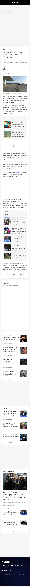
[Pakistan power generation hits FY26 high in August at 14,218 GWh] (7, 134)
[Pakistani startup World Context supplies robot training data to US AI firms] (23, 373)
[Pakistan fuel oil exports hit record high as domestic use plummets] (7, 124)
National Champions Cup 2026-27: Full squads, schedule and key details (19, 230)
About (9, 570)
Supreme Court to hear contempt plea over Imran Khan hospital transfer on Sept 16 (14, 496)
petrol (9, 106)
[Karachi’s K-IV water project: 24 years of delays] (7, 239)
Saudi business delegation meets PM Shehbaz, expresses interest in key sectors (11, 522)
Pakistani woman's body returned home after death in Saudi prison (10, 349)
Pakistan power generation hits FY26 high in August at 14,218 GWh (18, 134)
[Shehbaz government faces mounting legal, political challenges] (23, 414)
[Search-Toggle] (28, 2)
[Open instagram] (15, 565)
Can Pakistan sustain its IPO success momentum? (11, 436)
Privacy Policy (4, 570)
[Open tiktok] (21, 565)
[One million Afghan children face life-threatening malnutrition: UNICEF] (23, 425)
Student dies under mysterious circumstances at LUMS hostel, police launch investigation (18, 221)
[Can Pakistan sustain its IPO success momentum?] (23, 437)
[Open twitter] (25, 565)
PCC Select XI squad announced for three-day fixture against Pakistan (19, 247)
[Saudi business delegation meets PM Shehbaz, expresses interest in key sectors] (23, 522)
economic (18, 172)
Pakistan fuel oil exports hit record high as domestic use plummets (18, 124)
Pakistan (6, 98)
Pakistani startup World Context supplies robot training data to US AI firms (10, 372)
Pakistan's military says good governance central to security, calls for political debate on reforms (19, 255)
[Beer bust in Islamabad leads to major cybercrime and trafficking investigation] (23, 362)
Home (2, 12)
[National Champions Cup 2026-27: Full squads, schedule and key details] (7, 230)
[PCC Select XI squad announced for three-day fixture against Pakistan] (7, 247)
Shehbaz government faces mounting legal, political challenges (9, 413)
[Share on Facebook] (13, 274)
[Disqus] (15, 307)
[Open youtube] (18, 565)
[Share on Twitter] (17, 274)
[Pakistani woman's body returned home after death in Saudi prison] (23, 350)
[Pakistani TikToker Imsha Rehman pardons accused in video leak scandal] (23, 338)
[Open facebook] (12, 565)
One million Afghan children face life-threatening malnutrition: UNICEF (11, 424)
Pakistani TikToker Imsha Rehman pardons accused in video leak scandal (11, 337)
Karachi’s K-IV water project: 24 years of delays (17, 238)
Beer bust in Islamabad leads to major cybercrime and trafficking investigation (10, 361)
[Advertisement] (15, 31)
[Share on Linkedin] (20, 274)
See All (15, 531)
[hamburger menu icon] (3, 2)
